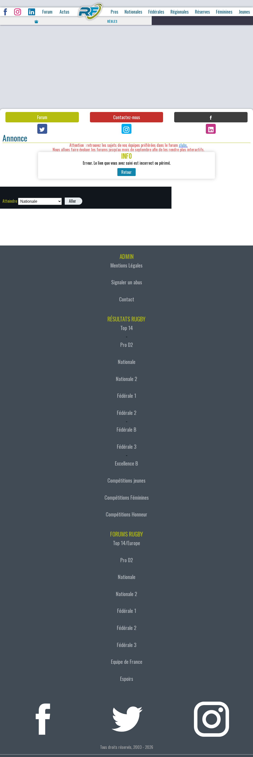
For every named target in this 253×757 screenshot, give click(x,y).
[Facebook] (211, 117)
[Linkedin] (211, 129)
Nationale (126, 362)
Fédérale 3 (126, 446)
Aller (72, 201)
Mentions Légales (126, 265)
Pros (114, 11)
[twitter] (127, 716)
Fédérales (156, 11)
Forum (47, 11)
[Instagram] (126, 129)
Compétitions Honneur (126, 514)
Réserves (202, 11)
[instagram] (211, 716)
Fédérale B (126, 429)
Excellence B (126, 463)
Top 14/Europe (126, 543)
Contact (126, 299)
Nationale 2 (126, 379)
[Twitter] (42, 129)
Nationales (133, 11)
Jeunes (244, 11)
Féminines (224, 11)
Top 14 (126, 328)
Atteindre (9, 201)
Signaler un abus (126, 282)
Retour (126, 172)
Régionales (179, 11)
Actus (64, 11)
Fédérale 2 (126, 413)
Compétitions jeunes (126, 480)
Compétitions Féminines (127, 497)
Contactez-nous (126, 117)
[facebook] (43, 716)
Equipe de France (126, 662)
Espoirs (126, 679)
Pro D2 (126, 345)
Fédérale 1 (126, 396)
